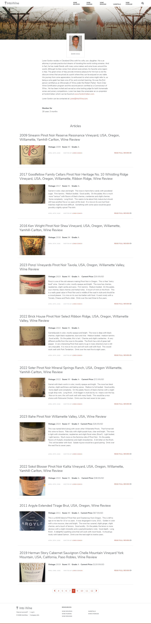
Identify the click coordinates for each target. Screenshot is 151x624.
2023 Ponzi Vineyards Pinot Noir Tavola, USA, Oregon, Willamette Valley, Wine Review (72, 267)
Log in (32, 612)
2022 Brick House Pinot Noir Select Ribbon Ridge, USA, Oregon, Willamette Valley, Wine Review (74, 318)
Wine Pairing (89, 3)
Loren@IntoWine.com (79, 98)
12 (92, 590)
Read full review (122, 153)
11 (87, 590)
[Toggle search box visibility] (143, 3)
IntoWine (13, 3)
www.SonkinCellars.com (84, 94)
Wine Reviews (76, 3)
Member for (47, 108)
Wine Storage (129, 3)
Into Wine (25, 608)
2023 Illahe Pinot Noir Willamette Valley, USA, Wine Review (63, 416)
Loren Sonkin (77, 153)
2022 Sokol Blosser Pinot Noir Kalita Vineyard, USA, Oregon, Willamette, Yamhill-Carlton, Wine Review (72, 468)
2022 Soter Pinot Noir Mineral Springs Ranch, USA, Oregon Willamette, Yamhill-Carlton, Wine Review (71, 370)
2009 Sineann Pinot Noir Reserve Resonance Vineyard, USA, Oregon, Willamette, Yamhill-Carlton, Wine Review (70, 137)
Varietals (117, 4)
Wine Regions (103, 3)
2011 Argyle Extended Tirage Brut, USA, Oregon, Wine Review (65, 505)
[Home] (6, 2)
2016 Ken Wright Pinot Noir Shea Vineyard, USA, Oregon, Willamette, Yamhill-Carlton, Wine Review (70, 228)
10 (82, 590)
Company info (34, 615)
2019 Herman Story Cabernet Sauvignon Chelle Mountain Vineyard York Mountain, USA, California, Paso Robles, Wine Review (71, 555)
